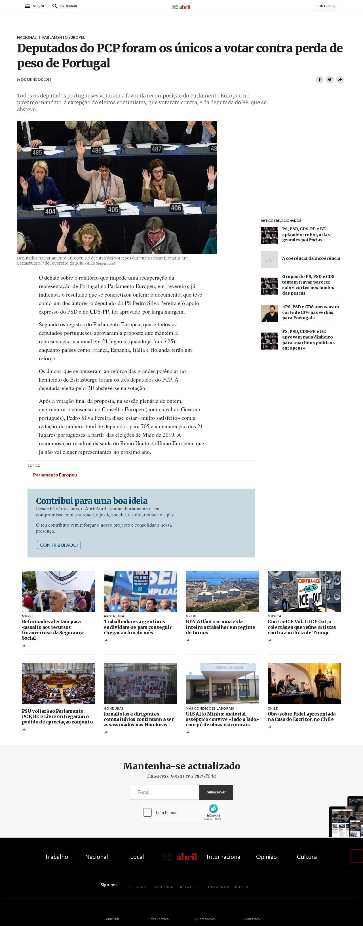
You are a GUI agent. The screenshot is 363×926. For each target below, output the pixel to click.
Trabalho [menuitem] (56, 856)
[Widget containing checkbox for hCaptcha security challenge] (181, 812)
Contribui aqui (59, 545)
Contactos (252, 919)
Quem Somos (205, 919)
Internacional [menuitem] (224, 856)
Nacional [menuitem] (96, 856)
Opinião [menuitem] (266, 856)
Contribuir (111, 919)
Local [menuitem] (137, 856)
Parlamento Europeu (55, 474)
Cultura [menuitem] (307, 856)
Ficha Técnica (158, 919)
